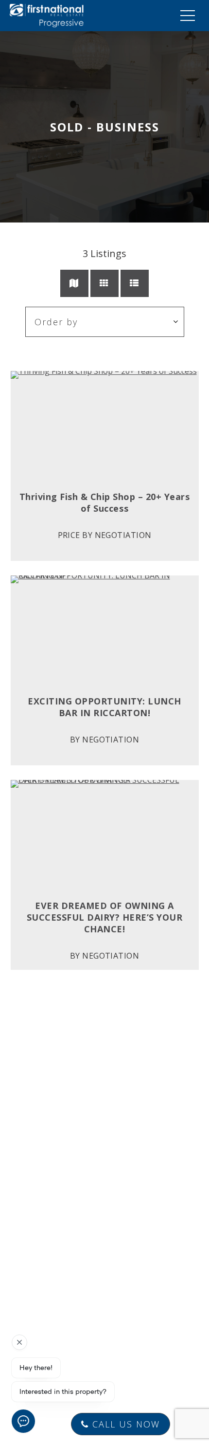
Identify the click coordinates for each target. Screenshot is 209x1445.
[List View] (135, 283)
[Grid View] (104, 283)
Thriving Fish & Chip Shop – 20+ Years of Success (104, 502)
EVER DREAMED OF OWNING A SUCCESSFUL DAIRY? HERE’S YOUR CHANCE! (105, 917)
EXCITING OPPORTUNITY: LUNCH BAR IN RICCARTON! (104, 707)
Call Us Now (124, 1424)
